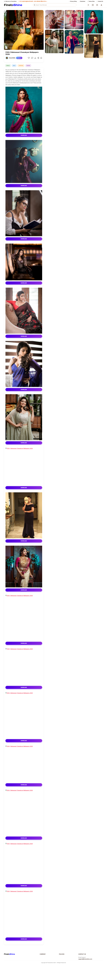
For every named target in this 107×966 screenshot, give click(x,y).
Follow (19, 58)
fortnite (28, 65)
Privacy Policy (73, 1)
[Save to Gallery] (62, 14)
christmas (21, 65)
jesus (14, 65)
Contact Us (100, 1)
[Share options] (62, 12)
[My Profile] (101, 5)
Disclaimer (82, 1)
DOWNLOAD (24, 135)
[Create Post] (97, 5)
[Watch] (92, 5)
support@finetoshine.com (85, 959)
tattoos (8, 65)
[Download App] (88, 5)
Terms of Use (92, 1)
